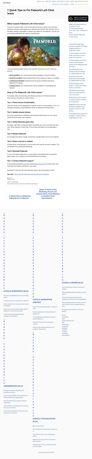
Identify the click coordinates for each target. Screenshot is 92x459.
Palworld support (39, 164)
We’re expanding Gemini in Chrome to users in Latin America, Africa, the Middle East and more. (74, 304)
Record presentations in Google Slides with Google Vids (44, 312)
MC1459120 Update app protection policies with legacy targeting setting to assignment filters (78, 47)
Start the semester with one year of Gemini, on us (45, 430)
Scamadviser (65, 324)
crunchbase (65, 317)
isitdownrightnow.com (68, 320)
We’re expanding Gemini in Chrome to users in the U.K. (74, 293)
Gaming (12, 183)
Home (8, 183)
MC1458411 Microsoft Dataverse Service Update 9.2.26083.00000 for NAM (77, 78)
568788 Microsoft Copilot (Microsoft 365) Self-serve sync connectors (77, 92)
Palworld (10, 27)
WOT (63, 322)
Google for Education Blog (44, 420)
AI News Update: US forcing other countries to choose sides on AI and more (77, 55)
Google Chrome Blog (72, 283)
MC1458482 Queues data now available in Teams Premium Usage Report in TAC (78, 116)
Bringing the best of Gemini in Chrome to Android (73, 310)
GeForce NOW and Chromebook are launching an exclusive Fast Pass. (16, 406)
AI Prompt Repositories (76, 28)
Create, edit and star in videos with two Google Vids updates (16, 305)
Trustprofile (65, 326)
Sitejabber (64, 328)
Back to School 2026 (38, 426)
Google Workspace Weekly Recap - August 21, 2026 (45, 307)
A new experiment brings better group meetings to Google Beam (14, 315)
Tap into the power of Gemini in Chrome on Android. (73, 288)
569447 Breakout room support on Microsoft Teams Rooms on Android (77, 85)
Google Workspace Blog (16, 291)
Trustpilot (64, 331)
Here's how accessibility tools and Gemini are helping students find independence (16, 396)
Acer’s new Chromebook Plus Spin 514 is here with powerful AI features (16, 412)
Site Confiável (65, 335)
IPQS (63, 319)
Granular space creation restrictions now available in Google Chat (43, 328)
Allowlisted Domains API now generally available (43, 323)
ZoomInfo (64, 330)
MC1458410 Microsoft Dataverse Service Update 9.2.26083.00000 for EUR (77, 71)
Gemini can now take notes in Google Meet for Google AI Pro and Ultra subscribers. (16, 310)
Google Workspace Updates (42, 301)
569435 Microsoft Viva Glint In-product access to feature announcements (77, 100)
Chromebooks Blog (13, 386)
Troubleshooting (14, 181)
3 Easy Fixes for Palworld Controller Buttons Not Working (31, 174)
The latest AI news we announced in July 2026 (16, 300)
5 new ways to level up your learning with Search (44, 435)
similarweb (65, 333)
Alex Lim (10, 178)
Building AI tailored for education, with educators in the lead (14, 391)
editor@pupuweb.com (79, 24)
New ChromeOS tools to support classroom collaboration (15, 401)
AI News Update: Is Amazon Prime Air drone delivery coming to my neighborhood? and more (78, 63)
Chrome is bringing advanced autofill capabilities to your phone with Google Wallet (74, 298)
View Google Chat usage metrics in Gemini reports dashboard (44, 318)
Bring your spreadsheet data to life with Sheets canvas (16, 296)
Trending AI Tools (74, 26)
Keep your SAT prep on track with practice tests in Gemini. (44, 440)
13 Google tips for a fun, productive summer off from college (44, 445)
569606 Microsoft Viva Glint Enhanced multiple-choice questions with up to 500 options (77, 108)
